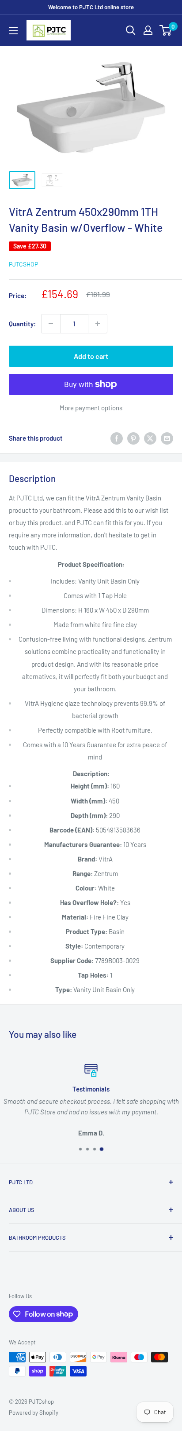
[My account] (148, 30)
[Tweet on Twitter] (150, 438)
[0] (165, 30)
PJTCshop (23, 264)
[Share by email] (167, 438)
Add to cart (91, 356)
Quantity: (22, 324)
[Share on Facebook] (116, 438)
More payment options (91, 408)
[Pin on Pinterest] (133, 438)
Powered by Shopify (33, 1412)
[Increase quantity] (97, 323)
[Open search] (131, 30)
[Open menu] (13, 30)
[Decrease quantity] (51, 323)
